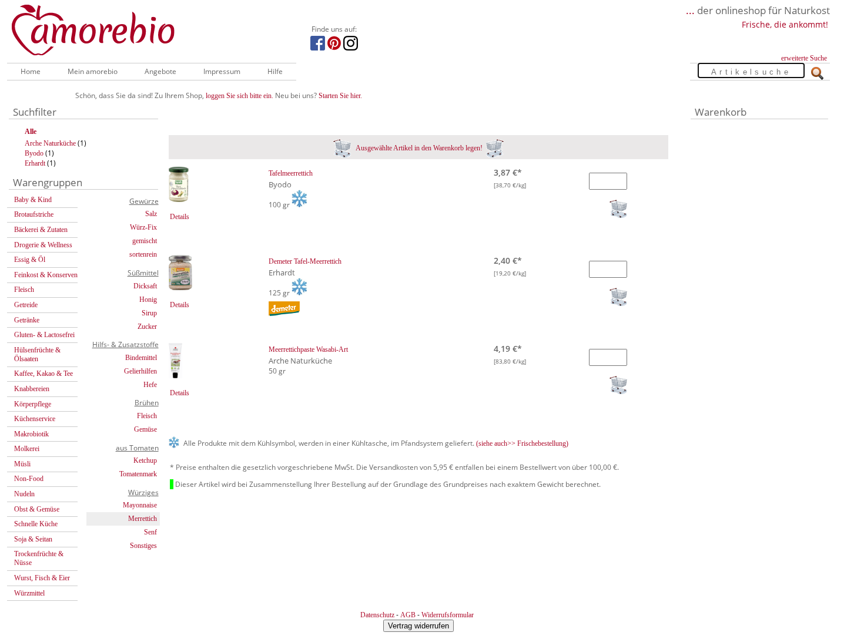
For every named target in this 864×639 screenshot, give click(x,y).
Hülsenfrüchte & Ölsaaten (37, 354)
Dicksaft (145, 286)
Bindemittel (141, 358)
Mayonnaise (140, 505)
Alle (30, 131)
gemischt (144, 241)
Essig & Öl (29, 259)
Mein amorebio (93, 71)
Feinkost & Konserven (46, 275)
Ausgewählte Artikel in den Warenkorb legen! (418, 148)
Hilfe (275, 71)
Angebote (160, 71)
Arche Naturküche (50, 143)
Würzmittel (29, 593)
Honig (148, 299)
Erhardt (35, 163)
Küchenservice (34, 419)
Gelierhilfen (140, 371)
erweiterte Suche (804, 58)
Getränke (26, 320)
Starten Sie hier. (340, 96)
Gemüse (145, 429)
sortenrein (143, 254)
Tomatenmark (138, 474)
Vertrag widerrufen (418, 625)
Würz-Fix (143, 227)
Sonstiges (143, 546)
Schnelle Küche (36, 524)
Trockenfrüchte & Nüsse (38, 558)
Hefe (150, 385)
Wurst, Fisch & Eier (42, 578)
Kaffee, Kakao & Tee (43, 373)
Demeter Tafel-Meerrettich (305, 261)
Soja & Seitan (33, 539)
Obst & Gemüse (36, 509)
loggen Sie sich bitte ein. (239, 96)
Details (179, 217)
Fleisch (24, 289)
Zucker (147, 326)
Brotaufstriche (33, 214)
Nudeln (24, 494)
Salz (151, 214)
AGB (408, 615)
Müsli (22, 464)
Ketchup (145, 460)
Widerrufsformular (447, 615)
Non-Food (28, 479)
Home (31, 71)
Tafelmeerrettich (291, 173)
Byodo (34, 153)
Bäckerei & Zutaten (41, 230)
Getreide (26, 305)
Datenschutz (377, 615)
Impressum (221, 71)
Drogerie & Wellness (43, 245)
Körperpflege (32, 404)
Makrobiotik (31, 434)
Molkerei (26, 449)
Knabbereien (31, 389)
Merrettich (142, 518)
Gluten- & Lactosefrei (44, 335)
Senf (150, 532)
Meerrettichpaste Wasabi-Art (308, 349)
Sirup (149, 313)
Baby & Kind (33, 200)
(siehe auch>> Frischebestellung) (522, 443)
